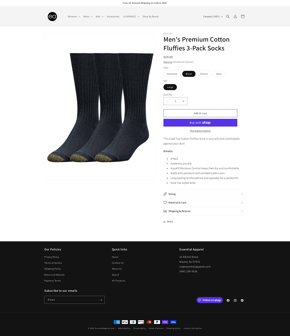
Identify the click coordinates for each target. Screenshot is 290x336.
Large (170, 87)
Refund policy (124, 328)
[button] (74, 16)
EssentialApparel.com (104, 328)
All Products (118, 280)
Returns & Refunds (54, 274)
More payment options (200, 130)
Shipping (167, 62)
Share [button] (170, 221)
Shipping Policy (52, 268)
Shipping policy (173, 328)
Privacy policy (139, 328)
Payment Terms (52, 280)
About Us (117, 268)
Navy (220, 74)
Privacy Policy (51, 256)
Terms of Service (53, 262)
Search (115, 274)
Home (115, 256)
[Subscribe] (101, 300)
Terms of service (156, 328)
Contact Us (118, 262)
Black (189, 73)
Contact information (193, 328)
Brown (205, 74)
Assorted (174, 74)
